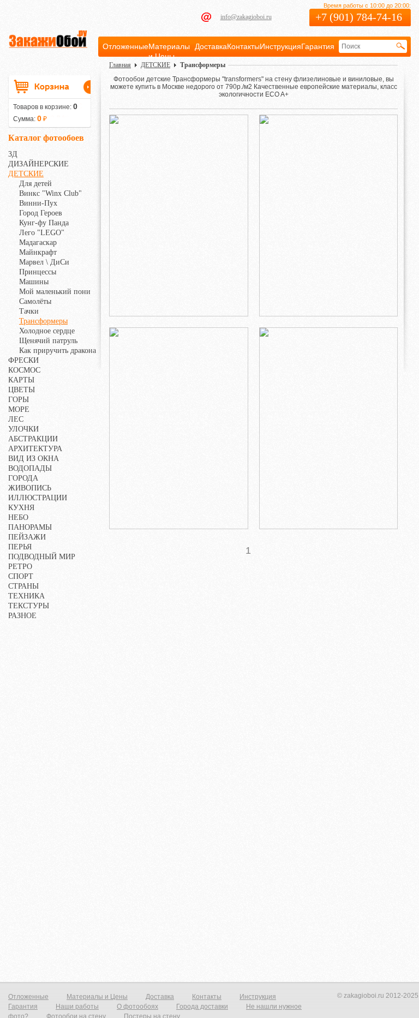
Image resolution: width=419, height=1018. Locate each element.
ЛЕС (15, 419)
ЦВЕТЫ (21, 390)
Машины (34, 282)
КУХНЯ (21, 508)
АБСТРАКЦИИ (33, 439)
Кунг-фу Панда (44, 223)
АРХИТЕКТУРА (35, 449)
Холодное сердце (47, 331)
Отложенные (125, 46)
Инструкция (280, 46)
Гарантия (317, 46)
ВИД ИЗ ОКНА (33, 458)
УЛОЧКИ (23, 429)
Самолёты (35, 301)
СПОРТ (20, 576)
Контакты (243, 46)
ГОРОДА (23, 478)
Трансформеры (43, 321)
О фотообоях (137, 1006)
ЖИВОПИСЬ (29, 488)
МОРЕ (18, 409)
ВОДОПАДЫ (30, 468)
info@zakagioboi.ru (246, 17)
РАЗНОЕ (22, 616)
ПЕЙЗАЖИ (27, 537)
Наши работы (77, 1006)
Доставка (211, 46)
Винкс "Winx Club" (50, 193)
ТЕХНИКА (26, 596)
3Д (12, 154)
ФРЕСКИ (23, 360)
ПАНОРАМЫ (30, 527)
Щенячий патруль (48, 341)
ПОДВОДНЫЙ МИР (41, 557)
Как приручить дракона (57, 350)
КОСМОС (24, 370)
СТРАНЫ (23, 586)
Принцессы (37, 272)
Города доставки (202, 1006)
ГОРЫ (18, 400)
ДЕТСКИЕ (26, 174)
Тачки (29, 311)
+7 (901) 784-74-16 (358, 17)
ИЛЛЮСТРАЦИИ (37, 498)
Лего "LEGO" (41, 233)
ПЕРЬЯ (20, 547)
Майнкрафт (38, 252)
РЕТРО (20, 566)
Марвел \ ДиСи (44, 262)
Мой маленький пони (55, 292)
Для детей (35, 183)
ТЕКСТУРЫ (28, 606)
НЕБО (18, 517)
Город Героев (40, 213)
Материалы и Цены (97, 997)
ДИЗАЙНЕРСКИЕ (38, 164)
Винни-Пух (38, 203)
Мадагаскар (38, 242)
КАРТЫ (21, 380)
